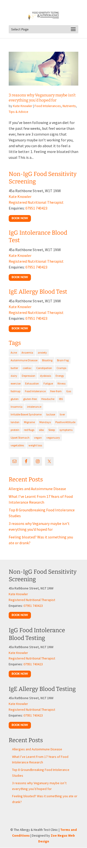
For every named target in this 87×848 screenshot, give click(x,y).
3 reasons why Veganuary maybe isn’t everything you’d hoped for (42, 97)
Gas (68, 391)
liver (62, 414)
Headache (47, 399)
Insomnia (16, 406)
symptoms (65, 430)
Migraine (29, 422)
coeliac (27, 368)
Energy (60, 375)
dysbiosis (45, 375)
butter (14, 368)
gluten (15, 399)
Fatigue (48, 383)
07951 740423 (36, 208)
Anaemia (27, 352)
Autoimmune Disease (24, 360)
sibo (41, 430)
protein (15, 430)
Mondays (45, 422)
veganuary (53, 437)
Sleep (51, 430)
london (15, 422)
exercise (16, 383)
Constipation (44, 368)
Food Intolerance (35, 391)
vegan (38, 437)
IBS (61, 399)
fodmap (15, 391)
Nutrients (69, 106)
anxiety (42, 352)
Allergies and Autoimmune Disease (37, 488)
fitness (61, 383)
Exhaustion (32, 383)
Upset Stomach (20, 437)
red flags (29, 430)
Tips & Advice (18, 111)
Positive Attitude (65, 422)
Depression (28, 375)
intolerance (34, 406)
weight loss (35, 445)
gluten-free (30, 399)
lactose (50, 414)
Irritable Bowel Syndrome (26, 414)
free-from (56, 391)
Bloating (47, 360)
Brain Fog (63, 360)
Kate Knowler (22, 106)
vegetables (17, 445)
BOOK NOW (20, 218)
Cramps (61, 368)
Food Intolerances (48, 106)
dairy (14, 375)
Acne (14, 352)
